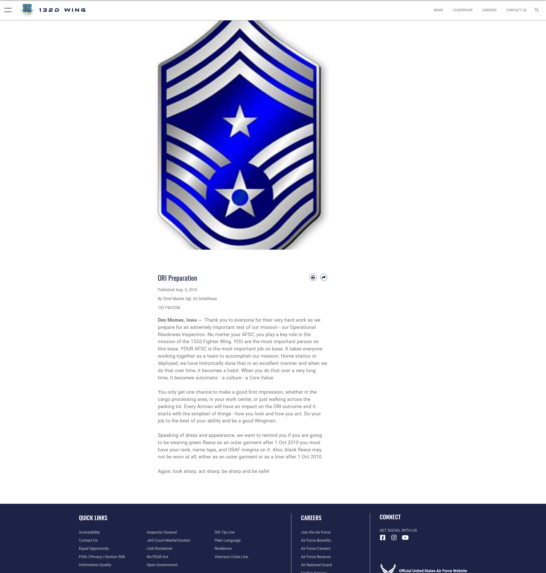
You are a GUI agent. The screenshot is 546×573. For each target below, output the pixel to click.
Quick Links (93, 517)
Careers (311, 517)
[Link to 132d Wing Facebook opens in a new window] (383, 537)
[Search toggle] (537, 10)
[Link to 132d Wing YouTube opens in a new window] (405, 537)
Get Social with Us (398, 530)
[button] (7, 10)
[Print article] (313, 277)
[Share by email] (323, 277)
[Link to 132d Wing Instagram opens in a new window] (394, 537)
